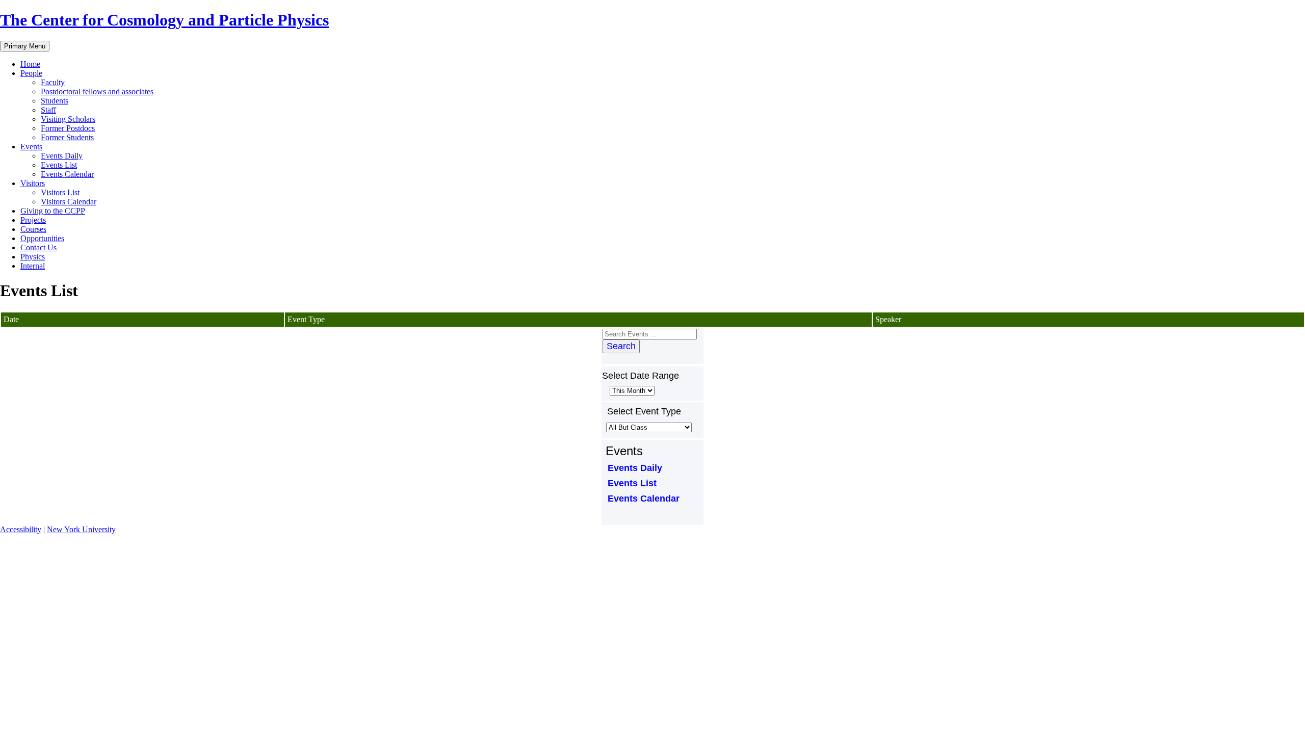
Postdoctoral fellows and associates (97, 91)
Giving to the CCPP (52, 210)
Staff (48, 110)
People (31, 73)
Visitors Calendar (68, 201)
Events (31, 146)
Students (54, 100)
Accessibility (20, 529)
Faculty (53, 82)
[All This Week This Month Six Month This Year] (631, 390)
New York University (81, 529)
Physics (32, 256)
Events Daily (62, 155)
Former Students (67, 137)
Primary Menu (24, 46)
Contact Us (38, 247)
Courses (33, 229)
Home (30, 64)
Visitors (32, 183)
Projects (33, 220)
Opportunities (42, 238)
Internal (32, 265)
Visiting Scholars (68, 119)
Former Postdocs (68, 128)
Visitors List (60, 192)
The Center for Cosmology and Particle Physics (164, 20)
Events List (59, 165)
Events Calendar (67, 174)
